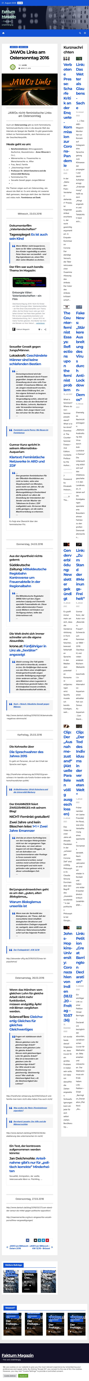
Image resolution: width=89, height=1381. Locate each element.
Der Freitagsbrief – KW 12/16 (26, 950)
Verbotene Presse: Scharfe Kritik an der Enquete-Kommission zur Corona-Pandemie (68, 115)
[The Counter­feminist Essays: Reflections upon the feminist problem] (67, 307)
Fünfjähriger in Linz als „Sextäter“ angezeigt (27, 650)
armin (24, 65)
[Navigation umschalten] (85, 33)
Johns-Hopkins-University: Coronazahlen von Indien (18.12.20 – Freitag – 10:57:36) (68, 976)
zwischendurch (11, 1275)
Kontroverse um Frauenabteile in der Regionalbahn (24, 582)
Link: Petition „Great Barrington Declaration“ (80, 957)
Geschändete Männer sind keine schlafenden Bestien (28, 360)
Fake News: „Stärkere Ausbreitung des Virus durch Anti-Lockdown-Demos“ (80, 356)
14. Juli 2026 (77, 1332)
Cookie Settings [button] (10, 1376)
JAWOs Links (23, 47)
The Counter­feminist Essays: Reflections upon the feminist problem (68, 351)
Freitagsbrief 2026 (11, 1316)
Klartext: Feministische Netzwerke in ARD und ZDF (27, 461)
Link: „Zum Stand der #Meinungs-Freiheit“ (80, 574)
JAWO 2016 (14, 47)
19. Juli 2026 (55, 1332)
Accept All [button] (23, 1376)
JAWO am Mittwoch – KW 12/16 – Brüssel (40, 1247)
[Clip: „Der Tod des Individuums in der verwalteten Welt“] (79, 726)
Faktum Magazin (17, 1355)
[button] (80, 33)
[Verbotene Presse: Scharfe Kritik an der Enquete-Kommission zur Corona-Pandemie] (67, 58)
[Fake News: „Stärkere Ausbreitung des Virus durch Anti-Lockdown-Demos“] (79, 307)
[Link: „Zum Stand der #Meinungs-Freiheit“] (79, 544)
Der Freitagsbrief (12, 1313)
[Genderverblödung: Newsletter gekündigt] (67, 544)
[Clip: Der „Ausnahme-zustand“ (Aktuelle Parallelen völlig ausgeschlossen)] (67, 726)
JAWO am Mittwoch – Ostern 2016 (20, 1247)
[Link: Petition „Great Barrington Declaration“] (79, 927)
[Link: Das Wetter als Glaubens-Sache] (79, 58)
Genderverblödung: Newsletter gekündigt (68, 574)
